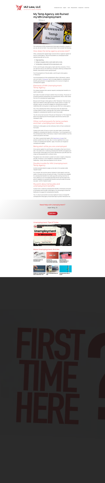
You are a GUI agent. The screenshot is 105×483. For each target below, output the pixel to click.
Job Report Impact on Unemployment (38, 260)
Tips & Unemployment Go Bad (52, 274)
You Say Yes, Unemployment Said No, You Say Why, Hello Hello (52, 261)
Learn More (52, 213)
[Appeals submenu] (66, 7)
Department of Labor (58, 138)
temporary (45, 79)
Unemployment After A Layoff (64, 274)
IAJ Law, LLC (32, 7)
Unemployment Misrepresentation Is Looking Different (64, 261)
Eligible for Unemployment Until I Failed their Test (39, 274)
